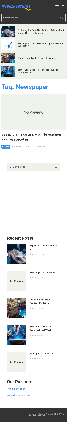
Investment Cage (37, 414)
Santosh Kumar (22, 147)
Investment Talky (16, 388)
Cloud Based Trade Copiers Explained (36, 58)
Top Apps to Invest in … (43, 353)
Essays (6, 147)
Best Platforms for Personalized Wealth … (42, 328)
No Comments (38, 147)
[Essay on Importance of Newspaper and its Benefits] (33, 112)
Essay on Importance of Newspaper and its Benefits (31, 137)
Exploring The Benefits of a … (44, 247)
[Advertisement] (30, 204)
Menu (57, 5)
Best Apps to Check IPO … (44, 272)
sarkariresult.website (18, 395)
